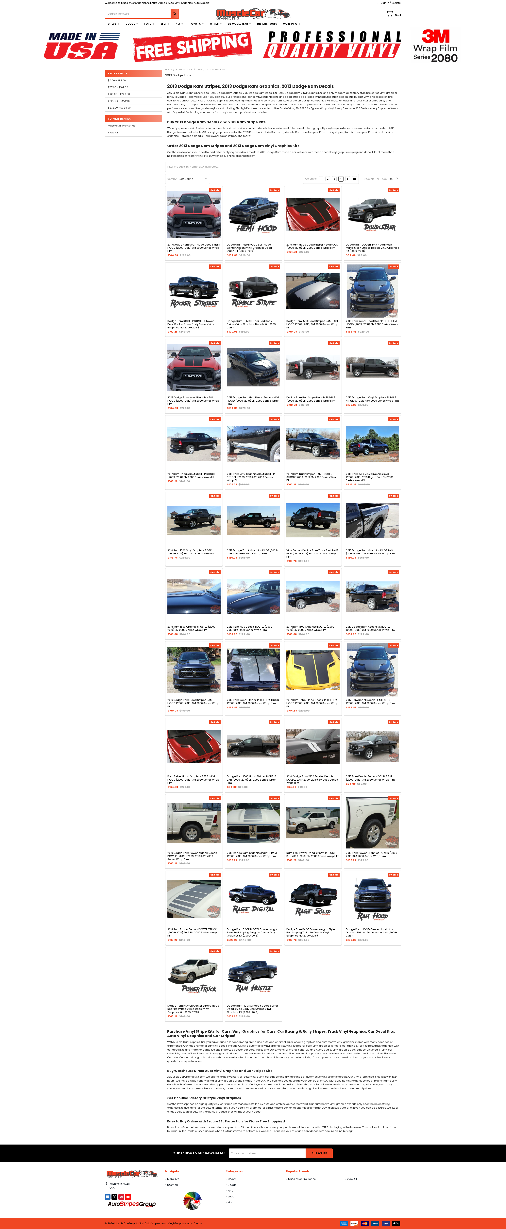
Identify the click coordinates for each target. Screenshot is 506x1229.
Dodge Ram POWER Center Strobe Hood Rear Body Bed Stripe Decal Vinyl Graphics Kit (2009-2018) (193, 1009)
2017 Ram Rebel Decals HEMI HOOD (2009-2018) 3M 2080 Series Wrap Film (370, 701)
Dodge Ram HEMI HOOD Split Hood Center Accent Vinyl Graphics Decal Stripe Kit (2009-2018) (249, 248)
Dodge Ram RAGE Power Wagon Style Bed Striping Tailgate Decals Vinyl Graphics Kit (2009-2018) (310, 932)
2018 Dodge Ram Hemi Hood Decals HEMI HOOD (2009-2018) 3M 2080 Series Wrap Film (253, 401)
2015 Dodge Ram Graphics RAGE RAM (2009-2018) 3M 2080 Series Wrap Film (370, 551)
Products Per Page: (375, 179)
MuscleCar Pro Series (121, 125)
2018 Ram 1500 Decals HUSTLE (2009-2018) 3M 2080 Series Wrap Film (250, 628)
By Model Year (238, 23)
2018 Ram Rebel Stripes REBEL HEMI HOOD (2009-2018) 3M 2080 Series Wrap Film (253, 701)
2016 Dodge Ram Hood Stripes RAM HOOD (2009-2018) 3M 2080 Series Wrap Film (193, 703)
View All (113, 132)
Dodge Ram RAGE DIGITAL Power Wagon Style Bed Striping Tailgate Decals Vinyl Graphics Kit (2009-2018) (252, 932)
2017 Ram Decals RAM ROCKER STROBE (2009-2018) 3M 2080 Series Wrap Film (191, 475)
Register (396, 3)
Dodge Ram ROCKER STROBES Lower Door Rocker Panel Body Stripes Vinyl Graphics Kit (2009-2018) (190, 324)
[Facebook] (107, 1197)
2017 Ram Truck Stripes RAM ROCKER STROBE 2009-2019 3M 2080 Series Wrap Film (312, 477)
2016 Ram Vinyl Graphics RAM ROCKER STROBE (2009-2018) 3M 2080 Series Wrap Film (251, 477)
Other (214, 23)
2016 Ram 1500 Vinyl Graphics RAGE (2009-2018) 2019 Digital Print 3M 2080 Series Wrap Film (370, 477)
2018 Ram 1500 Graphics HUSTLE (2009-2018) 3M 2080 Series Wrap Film (192, 628)
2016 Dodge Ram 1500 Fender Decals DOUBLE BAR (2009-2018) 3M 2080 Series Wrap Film (312, 779)
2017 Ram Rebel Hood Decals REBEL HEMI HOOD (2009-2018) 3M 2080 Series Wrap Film (312, 703)
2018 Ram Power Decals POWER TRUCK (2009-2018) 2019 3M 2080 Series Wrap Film (192, 932)
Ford (147, 23)
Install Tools (267, 23)
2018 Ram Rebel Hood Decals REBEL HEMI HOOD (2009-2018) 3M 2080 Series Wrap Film (372, 324)
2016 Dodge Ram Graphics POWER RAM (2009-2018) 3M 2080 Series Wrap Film (252, 854)
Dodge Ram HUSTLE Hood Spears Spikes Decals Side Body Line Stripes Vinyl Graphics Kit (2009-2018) (252, 1009)
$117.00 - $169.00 (118, 87)
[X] (114, 1197)
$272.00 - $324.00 (119, 108)
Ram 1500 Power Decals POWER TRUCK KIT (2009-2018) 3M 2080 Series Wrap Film (312, 854)
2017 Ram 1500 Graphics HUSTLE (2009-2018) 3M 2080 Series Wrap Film (311, 628)
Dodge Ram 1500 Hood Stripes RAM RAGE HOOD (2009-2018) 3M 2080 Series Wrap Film (312, 324)
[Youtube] (128, 1197)
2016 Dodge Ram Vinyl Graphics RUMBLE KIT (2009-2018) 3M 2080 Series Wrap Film (372, 399)
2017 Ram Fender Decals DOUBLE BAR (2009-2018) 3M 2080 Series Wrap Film (370, 777)
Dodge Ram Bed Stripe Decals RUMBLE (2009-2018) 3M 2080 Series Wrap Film (310, 399)
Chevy (112, 23)
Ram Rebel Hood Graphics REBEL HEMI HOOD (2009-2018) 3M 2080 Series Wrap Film (193, 779)
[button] (192, 1200)
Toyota (195, 23)
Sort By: (172, 179)
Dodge (130, 23)
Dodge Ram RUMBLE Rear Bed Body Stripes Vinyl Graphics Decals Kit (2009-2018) (252, 324)
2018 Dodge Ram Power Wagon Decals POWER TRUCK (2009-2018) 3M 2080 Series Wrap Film (192, 856)
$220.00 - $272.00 (119, 101)
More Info (290, 23)
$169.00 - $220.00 (119, 94)
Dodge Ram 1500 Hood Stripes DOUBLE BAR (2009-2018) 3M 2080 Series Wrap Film (251, 779)
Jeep (163, 23)
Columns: (311, 179)
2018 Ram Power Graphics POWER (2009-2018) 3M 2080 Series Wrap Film (372, 854)
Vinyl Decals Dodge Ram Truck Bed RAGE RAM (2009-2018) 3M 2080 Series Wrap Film (312, 553)
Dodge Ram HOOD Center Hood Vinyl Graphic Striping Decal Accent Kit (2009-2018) (371, 932)
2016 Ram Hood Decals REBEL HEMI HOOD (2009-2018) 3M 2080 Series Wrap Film (312, 246)
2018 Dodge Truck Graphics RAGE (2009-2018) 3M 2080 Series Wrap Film (252, 551)
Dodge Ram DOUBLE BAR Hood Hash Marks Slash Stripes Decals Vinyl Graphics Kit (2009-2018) (372, 248)
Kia (178, 23)
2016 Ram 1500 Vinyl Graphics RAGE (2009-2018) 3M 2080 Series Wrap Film (191, 551)
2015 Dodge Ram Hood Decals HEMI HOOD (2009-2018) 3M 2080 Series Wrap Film (193, 401)
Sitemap (172, 1185)
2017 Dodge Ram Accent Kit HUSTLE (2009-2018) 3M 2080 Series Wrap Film (370, 628)
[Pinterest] (121, 1197)
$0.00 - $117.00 (117, 80)
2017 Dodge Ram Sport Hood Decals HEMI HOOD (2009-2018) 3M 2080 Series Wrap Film (193, 248)
